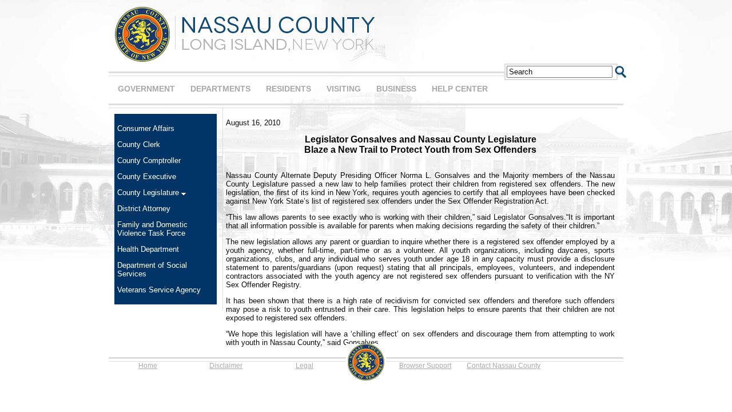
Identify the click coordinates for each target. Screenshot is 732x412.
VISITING (344, 88)
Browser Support (425, 366)
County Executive (146, 176)
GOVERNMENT (146, 88)
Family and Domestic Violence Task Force (152, 228)
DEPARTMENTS (220, 88)
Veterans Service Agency (159, 290)
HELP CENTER (460, 88)
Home (147, 366)
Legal (304, 366)
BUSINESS (396, 88)
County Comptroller (149, 160)
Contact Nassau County (503, 366)
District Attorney (143, 208)
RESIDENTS (288, 88)
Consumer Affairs (145, 128)
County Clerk (138, 144)
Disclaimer (225, 366)
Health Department (148, 249)
